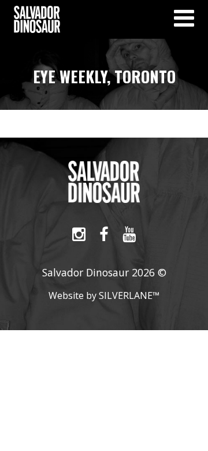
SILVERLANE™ (129, 295)
